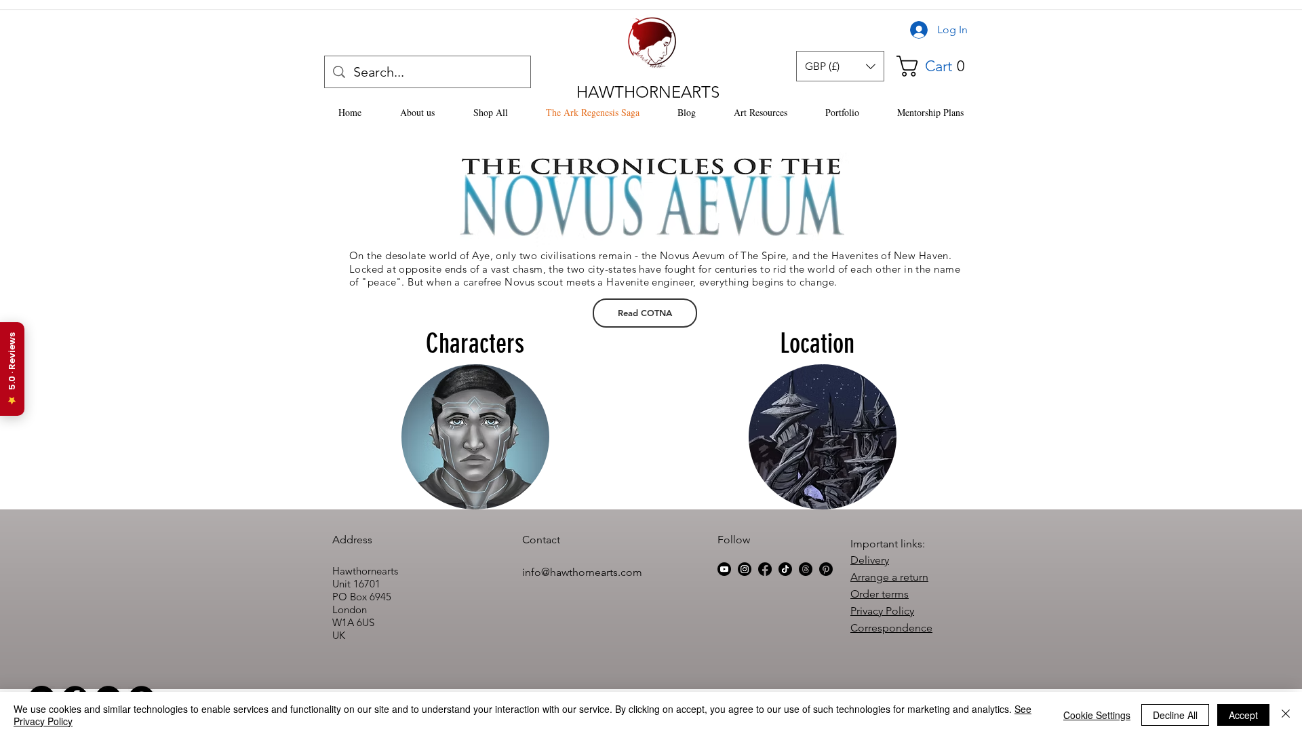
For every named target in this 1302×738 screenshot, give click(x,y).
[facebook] (765, 569)
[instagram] (744, 569)
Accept (1243, 715)
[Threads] (805, 569)
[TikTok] (785, 569)
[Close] (1286, 715)
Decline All (1175, 715)
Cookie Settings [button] (1096, 715)
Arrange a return (889, 576)
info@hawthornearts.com (582, 572)
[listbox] (840, 66)
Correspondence (891, 627)
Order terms (879, 593)
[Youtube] (724, 569)
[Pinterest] (826, 569)
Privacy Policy (882, 610)
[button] (840, 66)
